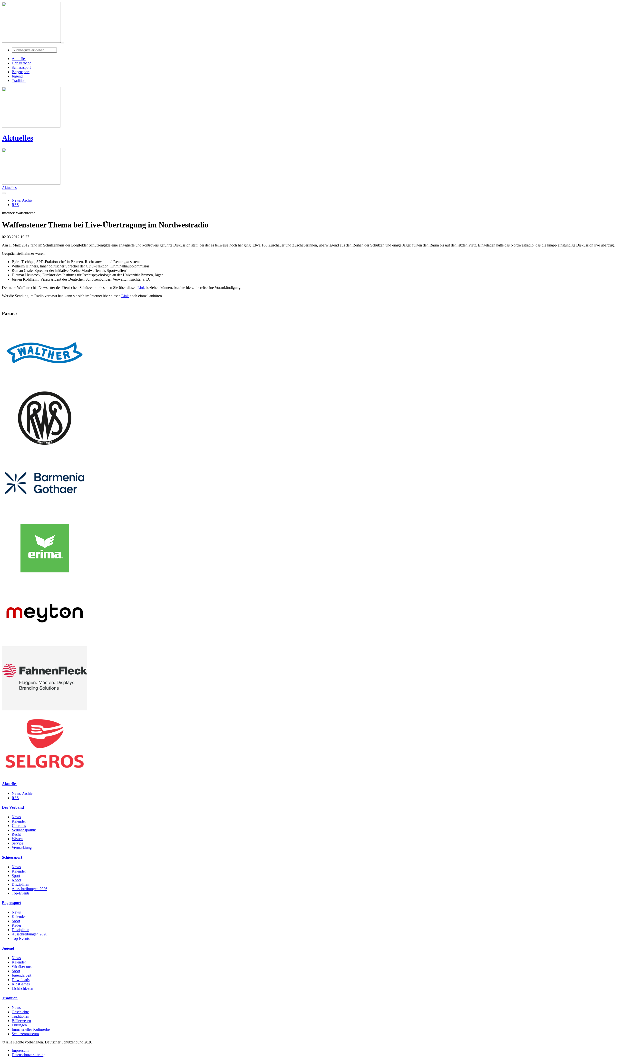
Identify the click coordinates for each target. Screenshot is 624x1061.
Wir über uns (21, 966)
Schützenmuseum (25, 1034)
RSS (15, 798)
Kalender (19, 821)
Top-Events (20, 893)
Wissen (17, 839)
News (16, 817)
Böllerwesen (21, 1021)
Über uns (19, 826)
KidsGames (21, 984)
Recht (16, 834)
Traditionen (20, 1016)
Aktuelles (17, 138)
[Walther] (44, 384)
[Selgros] (44, 774)
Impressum (20, 1050)
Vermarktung (22, 847)
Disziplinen (20, 884)
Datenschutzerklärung (28, 1055)
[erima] (44, 579)
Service (17, 843)
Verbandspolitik (24, 830)
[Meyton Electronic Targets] (44, 644)
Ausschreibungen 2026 (29, 889)
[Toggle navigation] (62, 42)
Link (141, 287)
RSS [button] (15, 205)
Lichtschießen (22, 988)
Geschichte (20, 1012)
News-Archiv (22, 793)
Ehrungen (19, 1025)
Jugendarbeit (21, 975)
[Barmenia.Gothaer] (44, 514)
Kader (16, 880)
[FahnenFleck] (44, 709)
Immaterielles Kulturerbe (31, 1029)
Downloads (20, 980)
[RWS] (44, 449)
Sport (16, 876)
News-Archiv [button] (22, 200)
